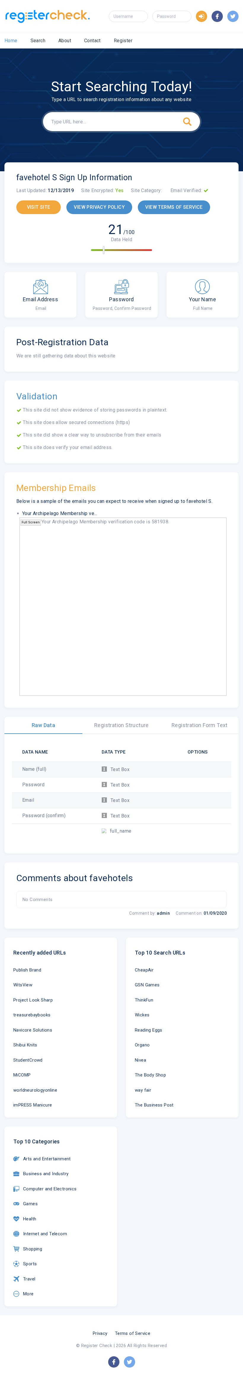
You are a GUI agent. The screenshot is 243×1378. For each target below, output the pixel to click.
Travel (29, 1279)
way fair (143, 1090)
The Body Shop (150, 1075)
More (28, 1294)
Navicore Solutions (32, 1030)
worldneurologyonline (35, 1090)
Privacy (100, 1333)
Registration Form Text (200, 725)
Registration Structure (121, 725)
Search (38, 40)
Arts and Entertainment (47, 1159)
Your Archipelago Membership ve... (59, 513)
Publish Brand (27, 970)
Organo (142, 1045)
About (64, 40)
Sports (30, 1263)
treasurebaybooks (31, 1015)
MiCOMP (22, 1075)
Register (123, 40)
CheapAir (144, 970)
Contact (92, 40)
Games (30, 1203)
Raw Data (43, 725)
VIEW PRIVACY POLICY (99, 207)
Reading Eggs (148, 1030)
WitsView (22, 985)
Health (29, 1219)
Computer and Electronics (50, 1189)
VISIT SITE (38, 207)
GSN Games (147, 985)
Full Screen (31, 522)
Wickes (142, 1015)
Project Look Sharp (33, 1000)
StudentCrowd (28, 1060)
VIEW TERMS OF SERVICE (173, 207)
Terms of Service (132, 1333)
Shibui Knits (25, 1045)
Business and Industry (45, 1173)
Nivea (140, 1060)
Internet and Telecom (45, 1233)
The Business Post (154, 1105)
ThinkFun (144, 1000)
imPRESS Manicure (32, 1105)
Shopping (32, 1249)
